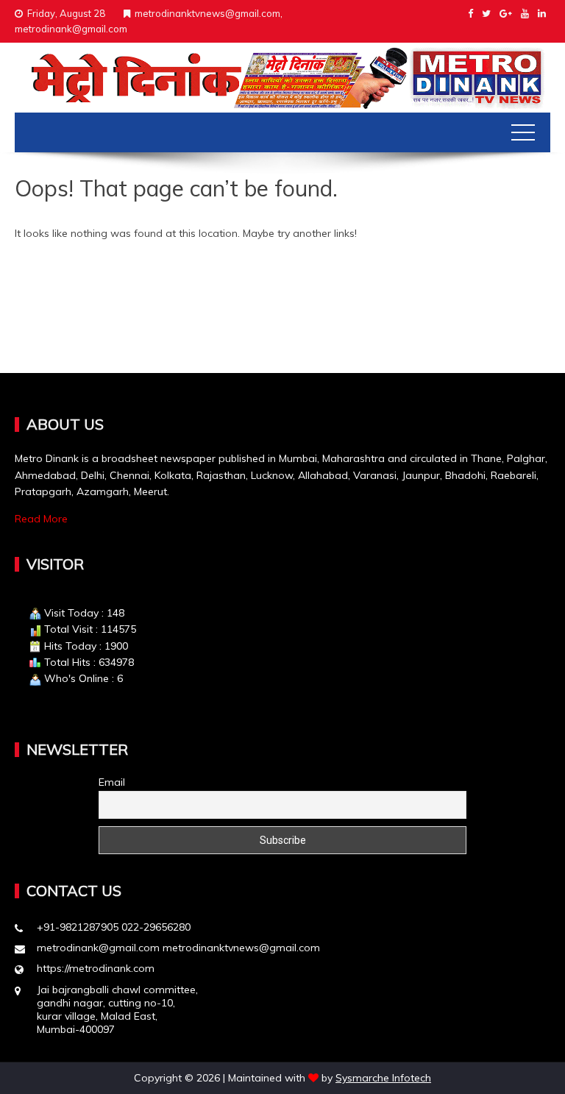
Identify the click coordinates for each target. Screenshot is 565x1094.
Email (112, 782)
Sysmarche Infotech (383, 1077)
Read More (41, 518)
